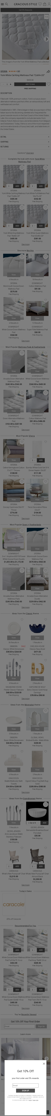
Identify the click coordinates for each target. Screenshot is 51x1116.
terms (30, 1100)
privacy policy (35, 1100)
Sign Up (25, 1091)
